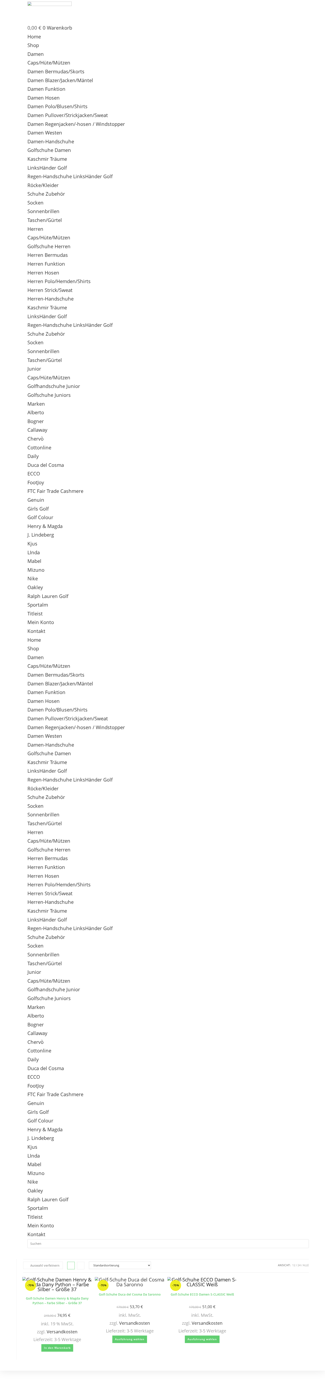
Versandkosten (62, 1332)
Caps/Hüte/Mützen (48, 62)
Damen (35, 54)
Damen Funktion (46, 88)
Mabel (34, 561)
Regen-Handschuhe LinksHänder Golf (70, 176)
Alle (306, 1265)
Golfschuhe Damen (49, 150)
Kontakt (36, 631)
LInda (33, 552)
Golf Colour (40, 517)
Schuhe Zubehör (46, 193)
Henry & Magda (45, 526)
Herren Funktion (46, 263)
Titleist (35, 613)
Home (34, 36)
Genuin (35, 499)
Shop (33, 45)
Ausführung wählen (129, 1339)
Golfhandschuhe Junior (53, 386)
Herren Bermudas (47, 255)
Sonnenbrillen (43, 211)
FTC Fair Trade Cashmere (55, 491)
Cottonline (39, 447)
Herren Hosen (43, 272)
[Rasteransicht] (71, 1265)
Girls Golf (38, 508)
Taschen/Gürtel (44, 220)
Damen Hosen (43, 97)
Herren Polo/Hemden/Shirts (59, 281)
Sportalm (37, 604)
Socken (35, 202)
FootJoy (35, 482)
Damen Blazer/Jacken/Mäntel (60, 80)
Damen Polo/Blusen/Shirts (57, 106)
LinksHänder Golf (47, 167)
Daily (33, 456)
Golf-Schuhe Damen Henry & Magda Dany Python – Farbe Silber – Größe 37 (57, 1300)
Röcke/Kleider (43, 185)
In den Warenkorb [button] (57, 1348)
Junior (34, 368)
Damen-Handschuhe (50, 141)
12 (293, 1265)
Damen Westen (44, 132)
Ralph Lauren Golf (47, 596)
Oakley (35, 587)
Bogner (35, 421)
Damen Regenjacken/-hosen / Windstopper (76, 124)
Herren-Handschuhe (50, 298)
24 (299, 1265)
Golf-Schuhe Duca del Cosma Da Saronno (130, 1294)
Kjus (32, 543)
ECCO (33, 473)
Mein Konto (40, 622)
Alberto (35, 412)
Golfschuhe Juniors (49, 395)
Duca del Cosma (45, 465)
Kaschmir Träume (47, 158)
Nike (32, 578)
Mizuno (35, 569)
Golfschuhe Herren (49, 246)
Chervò (35, 438)
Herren (35, 228)
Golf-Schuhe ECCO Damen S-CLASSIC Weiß (202, 1294)
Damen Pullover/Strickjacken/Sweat (67, 115)
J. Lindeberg (40, 534)
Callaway (37, 429)
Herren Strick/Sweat (50, 290)
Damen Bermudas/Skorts (55, 71)
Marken (36, 403)
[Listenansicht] (80, 1265)
